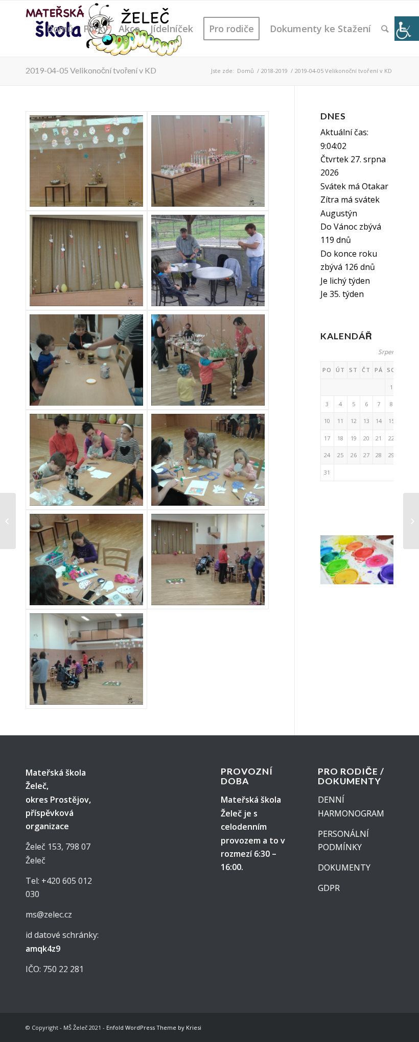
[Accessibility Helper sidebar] (406, 28)
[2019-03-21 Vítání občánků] (8, 521)
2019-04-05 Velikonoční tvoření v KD (91, 70)
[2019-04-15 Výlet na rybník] (411, 521)
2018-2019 (274, 71)
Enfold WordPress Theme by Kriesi (153, 1027)
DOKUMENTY (344, 867)
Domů (245, 71)
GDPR (329, 888)
